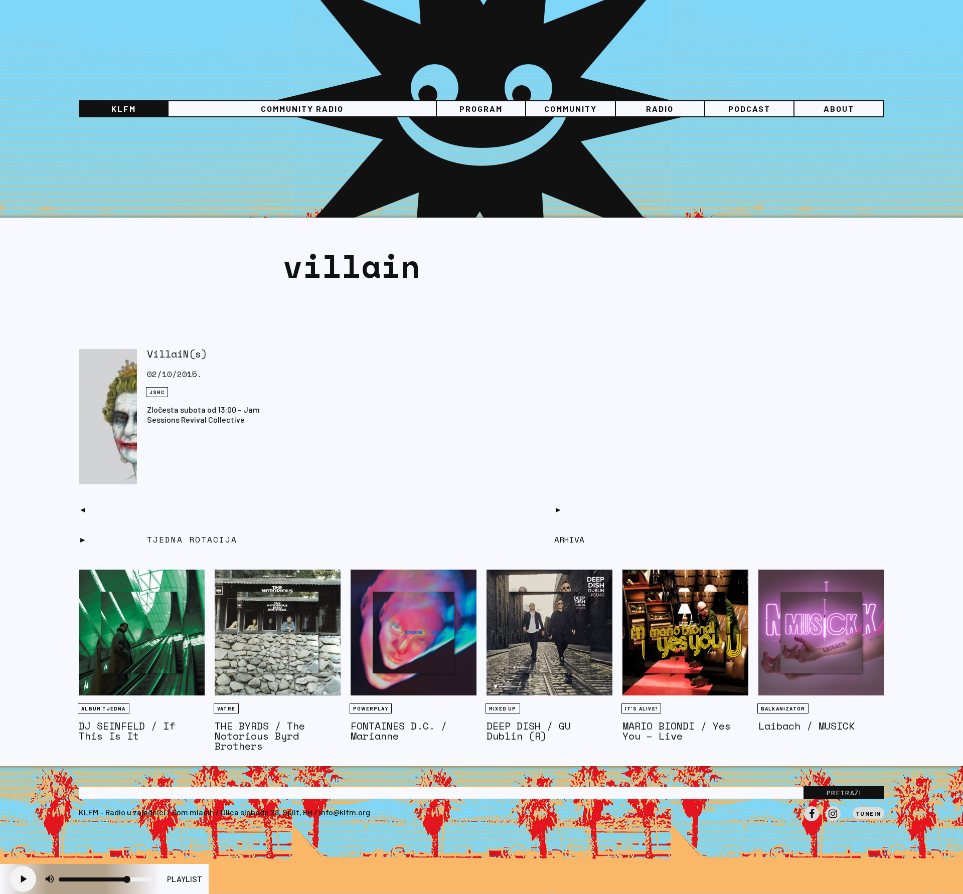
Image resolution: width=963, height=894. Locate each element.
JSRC (157, 392)
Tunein (868, 813)
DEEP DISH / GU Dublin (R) (529, 731)
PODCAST (749, 108)
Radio (660, 108)
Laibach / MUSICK (806, 726)
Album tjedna (103, 708)
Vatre (226, 708)
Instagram (833, 820)
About (839, 108)
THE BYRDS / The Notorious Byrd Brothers (260, 736)
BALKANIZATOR (783, 708)
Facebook (811, 820)
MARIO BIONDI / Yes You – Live (676, 731)
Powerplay (370, 708)
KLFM (123, 108)
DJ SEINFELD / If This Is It (127, 731)
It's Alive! (641, 708)
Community (570, 108)
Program (481, 108)
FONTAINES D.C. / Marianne (399, 731)
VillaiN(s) (177, 353)
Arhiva (569, 539)
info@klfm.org (344, 812)
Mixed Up (503, 708)
